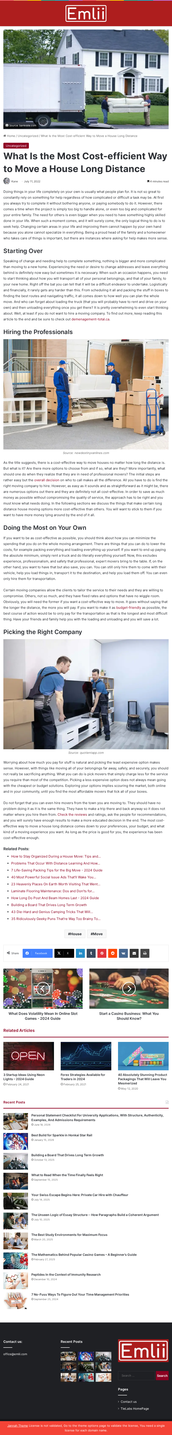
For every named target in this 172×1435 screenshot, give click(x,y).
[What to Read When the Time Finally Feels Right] (15, 1181)
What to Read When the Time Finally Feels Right (67, 1175)
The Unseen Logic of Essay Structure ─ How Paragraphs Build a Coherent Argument (95, 1215)
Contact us (129, 1401)
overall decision (46, 480)
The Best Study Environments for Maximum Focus (69, 1235)
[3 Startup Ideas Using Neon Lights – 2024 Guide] (28, 1056)
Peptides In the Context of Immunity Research (66, 1274)
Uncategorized (28, 136)
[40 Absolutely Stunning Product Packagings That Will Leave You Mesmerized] (143, 1056)
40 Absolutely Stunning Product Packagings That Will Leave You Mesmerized (142, 1079)
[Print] (144, 953)
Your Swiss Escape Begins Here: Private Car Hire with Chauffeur (79, 1195)
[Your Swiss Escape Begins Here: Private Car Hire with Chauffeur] (15, 1201)
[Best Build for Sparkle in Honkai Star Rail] (15, 1141)
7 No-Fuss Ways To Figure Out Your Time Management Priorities (80, 1294)
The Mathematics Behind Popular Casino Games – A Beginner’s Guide (84, 1254)
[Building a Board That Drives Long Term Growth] (15, 1161)
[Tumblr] (91, 953)
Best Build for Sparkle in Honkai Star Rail (61, 1135)
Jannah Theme (17, 1425)
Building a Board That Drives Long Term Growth (67, 1155)
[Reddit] (112, 953)
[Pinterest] (101, 953)
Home (10, 136)
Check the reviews (72, 814)
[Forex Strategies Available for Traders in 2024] (86, 1056)
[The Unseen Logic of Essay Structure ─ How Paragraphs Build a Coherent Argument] (15, 1221)
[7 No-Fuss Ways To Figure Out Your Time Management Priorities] (15, 1300)
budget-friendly (128, 607)
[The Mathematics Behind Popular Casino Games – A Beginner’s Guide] (15, 1260)
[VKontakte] (123, 953)
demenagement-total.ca (90, 319)
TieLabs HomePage (135, 1408)
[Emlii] (86, 13)
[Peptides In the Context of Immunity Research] (15, 1280)
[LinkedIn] (80, 953)
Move (98, 934)
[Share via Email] (134, 953)
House (76, 934)
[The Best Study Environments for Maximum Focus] (15, 1241)
